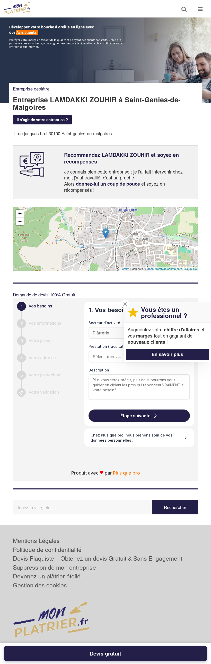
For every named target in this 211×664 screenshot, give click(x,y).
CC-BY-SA (190, 269)
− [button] (20, 221)
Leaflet (125, 269)
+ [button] (20, 213)
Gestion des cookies (40, 585)
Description (99, 370)
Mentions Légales (36, 540)
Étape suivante (135, 415)
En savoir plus (167, 354)
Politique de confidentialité (47, 549)
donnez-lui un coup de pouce (108, 183)
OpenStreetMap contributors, (165, 269)
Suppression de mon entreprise (54, 567)
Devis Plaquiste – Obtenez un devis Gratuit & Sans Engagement (97, 558)
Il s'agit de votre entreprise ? (42, 119)
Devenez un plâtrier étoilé (47, 576)
